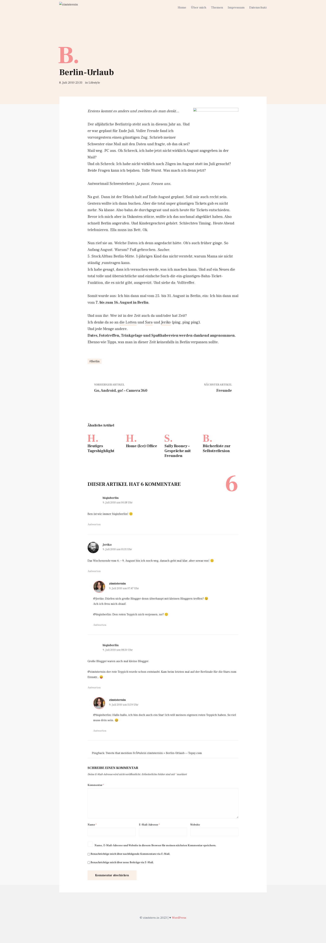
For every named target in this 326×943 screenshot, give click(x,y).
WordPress (179, 918)
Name (92, 824)
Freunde (224, 390)
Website (195, 824)
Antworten (94, 524)
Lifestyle (94, 82)
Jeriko (166, 322)
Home (182, 7)
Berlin (95, 361)
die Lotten (128, 322)
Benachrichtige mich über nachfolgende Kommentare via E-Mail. (130, 854)
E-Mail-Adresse (149, 824)
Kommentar (96, 785)
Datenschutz (258, 7)
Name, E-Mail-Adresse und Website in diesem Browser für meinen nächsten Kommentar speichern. (155, 845)
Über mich (198, 7)
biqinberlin (111, 498)
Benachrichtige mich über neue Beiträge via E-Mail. (122, 862)
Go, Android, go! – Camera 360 (120, 390)
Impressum (236, 7)
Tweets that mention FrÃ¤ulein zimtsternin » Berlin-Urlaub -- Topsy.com (154, 753)
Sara (149, 322)
